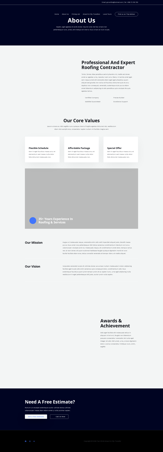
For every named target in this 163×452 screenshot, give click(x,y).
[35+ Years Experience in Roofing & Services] (32, 220)
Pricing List (76, 14)
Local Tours (107, 14)
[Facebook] (25, 441)
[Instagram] (30, 441)
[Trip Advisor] (34, 441)
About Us (65, 14)
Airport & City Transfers (91, 14)
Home (57, 14)
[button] (126, 14)
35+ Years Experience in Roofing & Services (55, 220)
